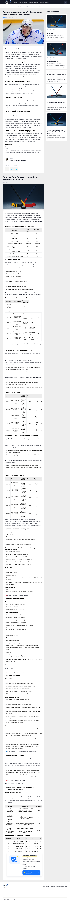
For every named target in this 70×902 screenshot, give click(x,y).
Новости (5, 17)
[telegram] (12, 169)
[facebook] (7, 169)
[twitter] (16, 169)
